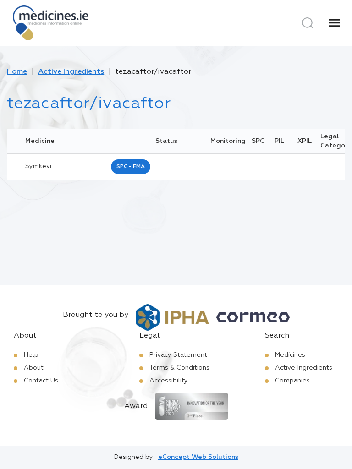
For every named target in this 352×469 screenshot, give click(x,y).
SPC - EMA (130, 166)
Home (17, 72)
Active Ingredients (71, 72)
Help (31, 355)
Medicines (290, 355)
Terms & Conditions (179, 368)
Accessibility (168, 380)
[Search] (308, 23)
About (34, 368)
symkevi (38, 166)
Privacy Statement (178, 355)
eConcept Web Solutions (198, 457)
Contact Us (41, 380)
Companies (292, 380)
